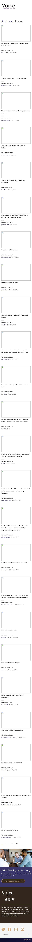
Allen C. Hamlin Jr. (5, 120)
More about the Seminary (12, 881)
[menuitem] (3, 929)
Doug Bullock (4, 704)
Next (17, 843)
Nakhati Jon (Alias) (6, 804)
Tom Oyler (3, 324)
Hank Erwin (4, 189)
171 (12, 843)
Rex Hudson (4, 637)
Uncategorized (7, 50)
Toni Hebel (11, 604)
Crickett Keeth (4, 290)
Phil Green (3, 770)
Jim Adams (4, 394)
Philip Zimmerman (6, 257)
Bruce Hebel (4, 604)
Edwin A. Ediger (5, 53)
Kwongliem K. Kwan (6, 500)
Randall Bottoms (5, 155)
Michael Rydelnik (5, 537)
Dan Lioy (3, 463)
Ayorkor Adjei (4, 570)
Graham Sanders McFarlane (8, 737)
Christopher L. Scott (6, 85)
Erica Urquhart (5, 359)
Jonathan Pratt (5, 224)
